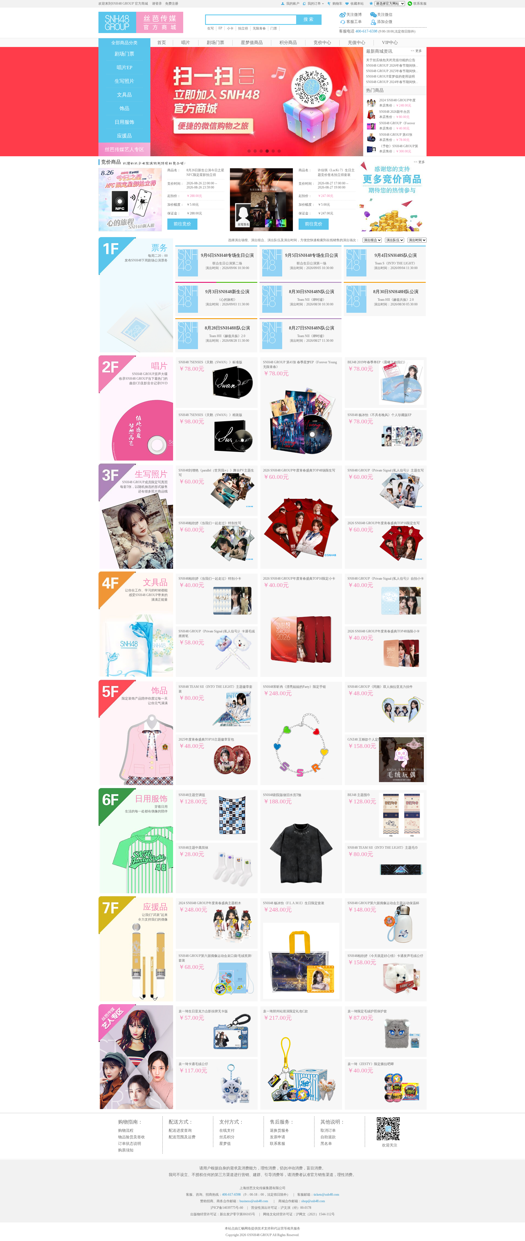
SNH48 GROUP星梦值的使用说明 (390, 76)
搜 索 (308, 19)
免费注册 (171, 3)
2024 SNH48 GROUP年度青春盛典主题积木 (210, 907)
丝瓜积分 (227, 1137)
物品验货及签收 (131, 1137)
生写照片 (124, 81)
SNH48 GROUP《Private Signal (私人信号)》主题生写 (386, 474)
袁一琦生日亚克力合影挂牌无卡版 (203, 1015)
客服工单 (354, 22)
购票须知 (125, 1150)
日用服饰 (124, 122)
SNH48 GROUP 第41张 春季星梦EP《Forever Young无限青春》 (300, 368)
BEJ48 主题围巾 (362, 799)
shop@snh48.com (313, 1201)
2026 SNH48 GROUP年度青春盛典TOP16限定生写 (384, 527)
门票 (273, 28)
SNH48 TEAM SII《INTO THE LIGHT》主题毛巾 (383, 851)
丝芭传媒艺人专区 (124, 149)
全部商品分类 (124, 42)
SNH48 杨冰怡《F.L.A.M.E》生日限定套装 (293, 907)
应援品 (124, 135)
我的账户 (292, 3)
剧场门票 (215, 42)
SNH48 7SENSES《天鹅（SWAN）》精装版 (210, 419)
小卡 (230, 28)
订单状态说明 (129, 1144)
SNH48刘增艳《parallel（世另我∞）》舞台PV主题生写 (216, 476)
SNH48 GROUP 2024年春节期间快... (392, 82)
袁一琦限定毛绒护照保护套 (367, 1015)
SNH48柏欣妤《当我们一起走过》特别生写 (210, 527)
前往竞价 (182, 224)
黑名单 (326, 1144)
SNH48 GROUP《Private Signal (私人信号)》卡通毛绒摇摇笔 (217, 637)
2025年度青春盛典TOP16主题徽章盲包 (206, 743)
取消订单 (328, 1130)
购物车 (337, 3)
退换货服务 (279, 1130)
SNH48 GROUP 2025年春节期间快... (392, 71)
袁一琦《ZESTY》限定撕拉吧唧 (371, 1068)
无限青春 (259, 28)
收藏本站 (357, 3)
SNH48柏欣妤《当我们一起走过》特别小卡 (210, 582)
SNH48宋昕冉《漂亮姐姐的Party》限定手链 (294, 691)
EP (220, 28)
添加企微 (384, 22)
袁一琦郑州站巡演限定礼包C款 (285, 1015)
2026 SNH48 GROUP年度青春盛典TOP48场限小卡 (384, 635)
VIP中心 (390, 42)
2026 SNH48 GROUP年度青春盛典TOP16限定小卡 (299, 582)
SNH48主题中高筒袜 (193, 851)
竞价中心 (322, 42)
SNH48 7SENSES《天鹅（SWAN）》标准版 (210, 366)
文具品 (124, 95)
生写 (210, 28)
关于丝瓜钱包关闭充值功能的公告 (390, 60)
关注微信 (384, 15)
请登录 (157, 3)
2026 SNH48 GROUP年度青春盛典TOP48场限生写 (299, 474)
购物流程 (125, 1130)
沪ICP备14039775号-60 (227, 1208)
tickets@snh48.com (326, 1194)
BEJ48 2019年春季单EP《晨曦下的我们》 (377, 366)
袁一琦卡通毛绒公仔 (193, 1068)
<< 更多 (417, 51)
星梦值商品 (252, 42)
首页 (161, 42)
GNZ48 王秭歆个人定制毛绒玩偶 (371, 743)
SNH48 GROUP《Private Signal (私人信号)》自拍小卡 (386, 582)
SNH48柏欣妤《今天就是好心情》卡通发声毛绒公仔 (385, 960)
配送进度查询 (180, 1130)
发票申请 (277, 1137)
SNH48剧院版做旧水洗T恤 (282, 799)
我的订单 (314, 3)
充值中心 (356, 42)
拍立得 (243, 28)
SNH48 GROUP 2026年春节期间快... (392, 65)
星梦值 (225, 1144)
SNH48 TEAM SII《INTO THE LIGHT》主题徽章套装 (215, 693)
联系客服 (420, 3)
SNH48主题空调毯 (193, 799)
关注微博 (354, 15)
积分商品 (288, 42)
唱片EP (124, 67)
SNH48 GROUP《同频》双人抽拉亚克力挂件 (380, 691)
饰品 (124, 108)
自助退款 (328, 1137)
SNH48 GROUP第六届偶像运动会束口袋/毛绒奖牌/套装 (215, 962)
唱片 (185, 42)
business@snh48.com (254, 1201)
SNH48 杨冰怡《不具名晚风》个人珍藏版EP (380, 419)
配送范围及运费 (182, 1137)
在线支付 (227, 1130)
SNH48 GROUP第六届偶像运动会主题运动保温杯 (383, 907)
